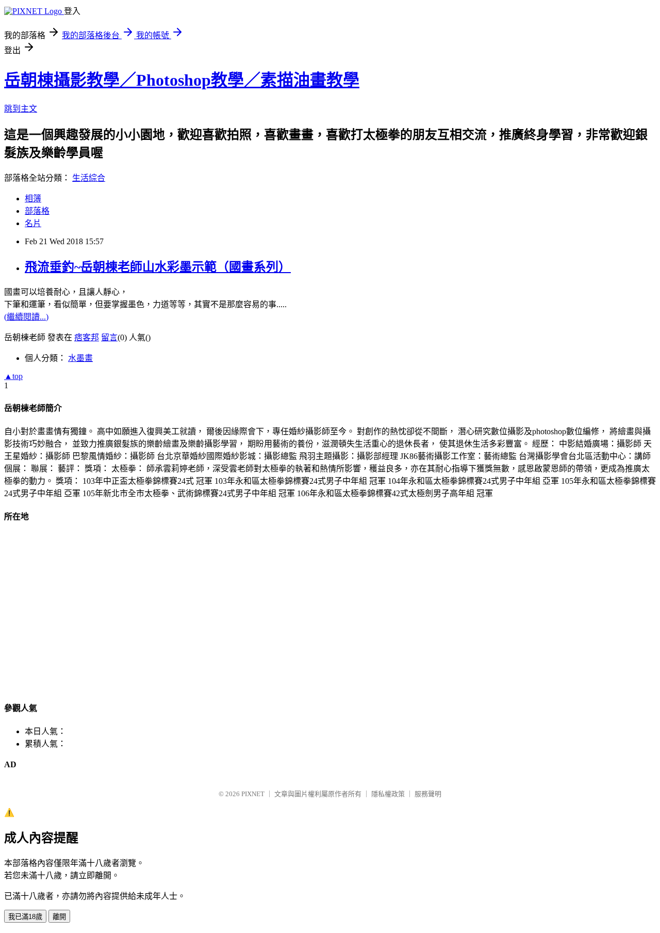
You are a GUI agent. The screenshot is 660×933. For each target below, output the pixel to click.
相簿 (33, 198)
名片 (33, 223)
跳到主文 (20, 108)
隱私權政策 (388, 794)
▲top (13, 376)
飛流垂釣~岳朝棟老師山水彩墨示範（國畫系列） (158, 267)
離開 (59, 917)
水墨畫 (80, 358)
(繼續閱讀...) (26, 316)
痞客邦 (86, 337)
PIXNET (253, 794)
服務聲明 (428, 794)
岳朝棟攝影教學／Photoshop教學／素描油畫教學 (181, 80)
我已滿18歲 (25, 917)
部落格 (37, 211)
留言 (109, 337)
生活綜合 (88, 177)
